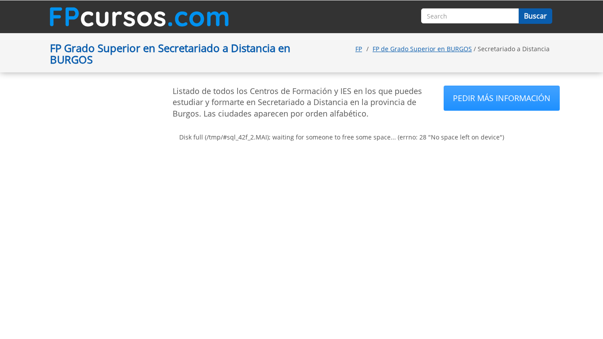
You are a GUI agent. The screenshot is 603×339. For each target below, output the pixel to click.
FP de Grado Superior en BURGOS (422, 49)
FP (358, 49)
